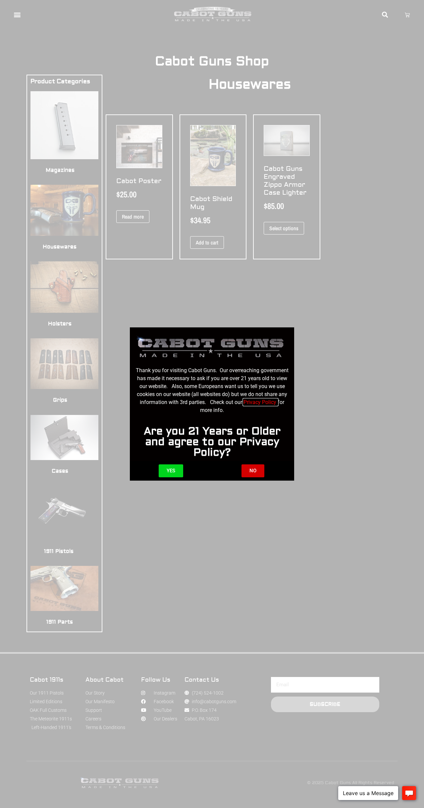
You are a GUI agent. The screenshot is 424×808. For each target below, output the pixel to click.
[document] (212, 404)
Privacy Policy (260, 402)
